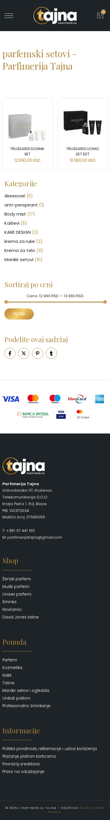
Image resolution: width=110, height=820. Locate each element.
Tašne (8, 683)
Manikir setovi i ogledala (25, 690)
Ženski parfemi (16, 579)
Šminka (9, 602)
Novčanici (12, 609)
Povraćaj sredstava (21, 764)
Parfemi (9, 660)
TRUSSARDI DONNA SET (27, 151)
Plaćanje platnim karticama (29, 756)
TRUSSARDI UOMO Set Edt (82, 151)
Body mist (15, 214)
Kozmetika (12, 668)
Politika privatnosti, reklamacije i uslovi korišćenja (49, 749)
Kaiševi (11, 223)
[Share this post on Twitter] (23, 353)
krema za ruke (19, 241)
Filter (19, 314)
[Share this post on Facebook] (10, 353)
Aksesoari (14, 196)
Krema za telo (19, 250)
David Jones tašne (20, 617)
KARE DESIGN (17, 232)
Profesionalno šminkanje (26, 706)
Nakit (6, 675)
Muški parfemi (15, 586)
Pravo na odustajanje (23, 771)
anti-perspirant (21, 205)
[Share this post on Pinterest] (37, 353)
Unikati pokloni (16, 698)
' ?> (16, 16)
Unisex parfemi (16, 594)
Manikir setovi (18, 259)
